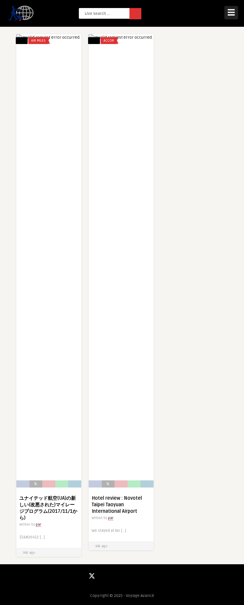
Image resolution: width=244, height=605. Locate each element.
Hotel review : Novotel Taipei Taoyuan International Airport (117, 504)
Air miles (38, 41)
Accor (109, 41)
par (38, 524)
